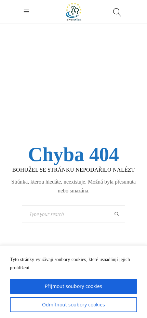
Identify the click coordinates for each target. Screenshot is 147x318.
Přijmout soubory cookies (73, 286)
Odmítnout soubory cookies (73, 304)
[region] (73, 281)
